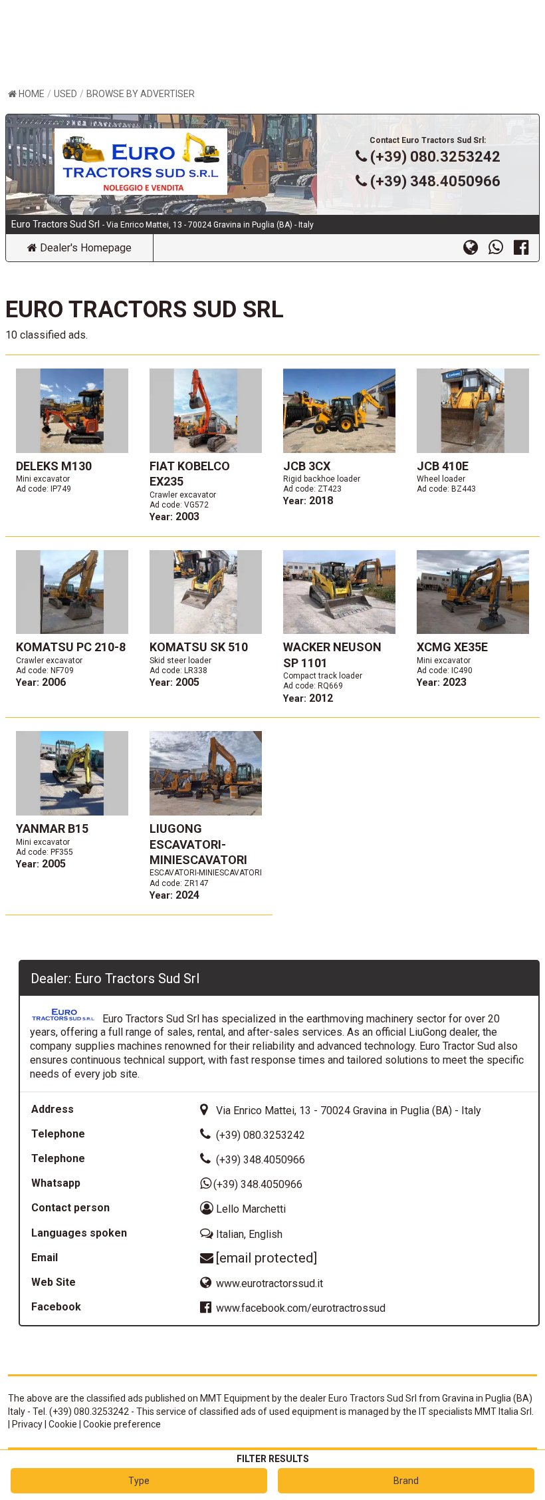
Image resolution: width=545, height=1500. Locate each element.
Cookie (63, 1424)
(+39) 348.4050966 (435, 181)
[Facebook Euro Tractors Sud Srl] (526, 246)
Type (139, 1480)
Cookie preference (122, 1424)
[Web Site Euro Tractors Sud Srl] (476, 246)
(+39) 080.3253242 (435, 156)
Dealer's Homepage (84, 247)
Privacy (27, 1424)
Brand (406, 1480)
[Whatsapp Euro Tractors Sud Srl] (501, 246)
